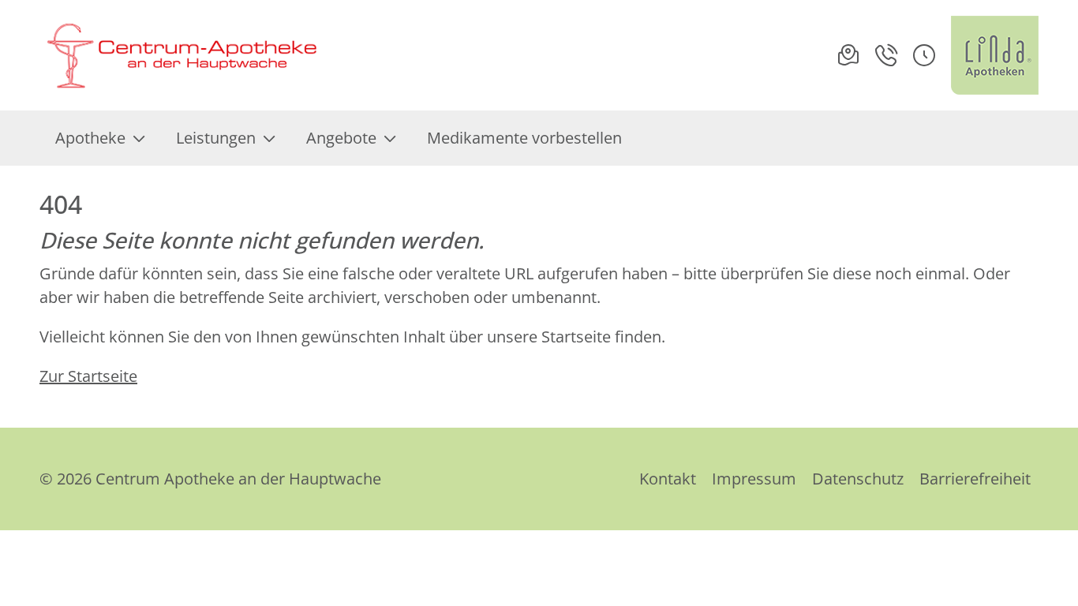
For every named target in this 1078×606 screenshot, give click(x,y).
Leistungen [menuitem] (216, 137)
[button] (924, 55)
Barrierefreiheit (975, 478)
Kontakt (667, 478)
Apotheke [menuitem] (90, 137)
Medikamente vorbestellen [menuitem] (524, 137)
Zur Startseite (88, 376)
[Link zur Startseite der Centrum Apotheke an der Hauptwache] (179, 55)
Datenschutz (858, 478)
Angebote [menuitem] (341, 137)
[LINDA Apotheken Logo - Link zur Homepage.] (995, 55)
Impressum (754, 478)
